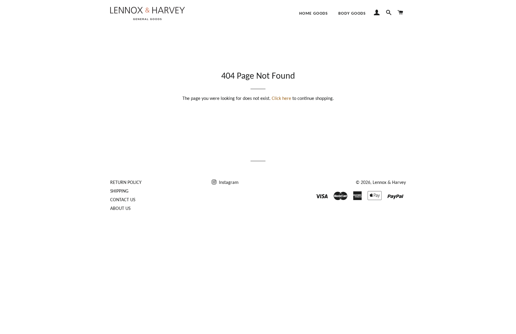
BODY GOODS (352, 13)
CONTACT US (122, 200)
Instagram (228, 182)
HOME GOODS (313, 13)
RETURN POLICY (126, 182)
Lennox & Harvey (389, 182)
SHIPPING (119, 191)
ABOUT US (120, 208)
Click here (281, 98)
